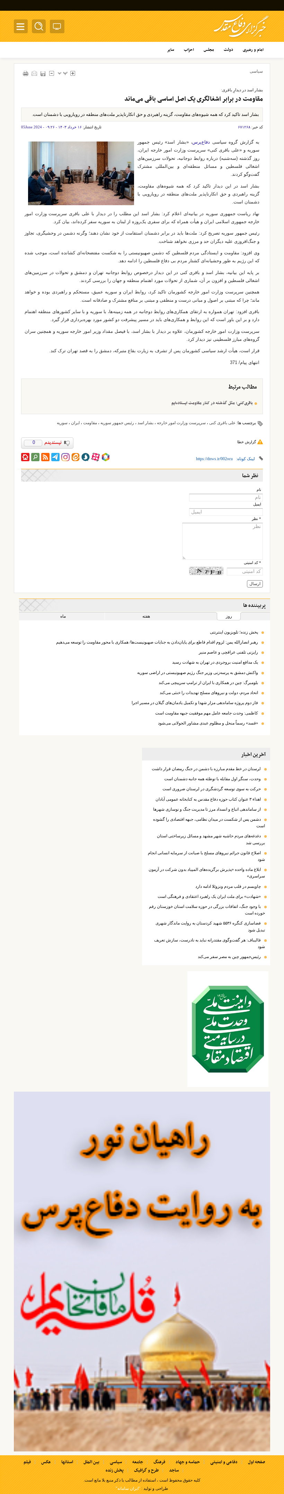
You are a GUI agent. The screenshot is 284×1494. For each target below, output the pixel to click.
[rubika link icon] (105, 457)
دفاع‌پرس (201, 142)
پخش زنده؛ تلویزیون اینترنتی (234, 632)
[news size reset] (62, 73)
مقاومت (90, 422)
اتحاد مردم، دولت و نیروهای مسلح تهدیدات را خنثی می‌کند (209, 692)
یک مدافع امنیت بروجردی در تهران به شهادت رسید (215, 662)
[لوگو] (241, 38)
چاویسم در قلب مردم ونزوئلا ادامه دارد (228, 886)
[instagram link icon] (65, 457)
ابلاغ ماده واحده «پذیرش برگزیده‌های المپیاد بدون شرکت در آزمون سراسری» (207, 872)
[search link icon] (35, 457)
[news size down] (51, 73)
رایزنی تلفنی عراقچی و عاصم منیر (228, 652)
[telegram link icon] (55, 457)
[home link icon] (25, 457)
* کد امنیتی (252, 563)
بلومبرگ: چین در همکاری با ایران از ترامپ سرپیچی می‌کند (208, 682)
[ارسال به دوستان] (34, 73)
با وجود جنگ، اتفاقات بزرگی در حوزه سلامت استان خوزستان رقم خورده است (207, 909)
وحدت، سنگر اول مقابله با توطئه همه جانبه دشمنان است (212, 778)
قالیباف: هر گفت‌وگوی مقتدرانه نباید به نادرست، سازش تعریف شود (209, 943)
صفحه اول (256, 1462)
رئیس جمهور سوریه (117, 422)
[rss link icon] (45, 457)
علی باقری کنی (222, 422)
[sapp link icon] (85, 457)
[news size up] (72, 73)
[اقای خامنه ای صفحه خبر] (227, 1029)
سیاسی (256, 71)
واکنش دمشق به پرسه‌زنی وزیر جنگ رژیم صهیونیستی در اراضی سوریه (197, 672)
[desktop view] (57, 28)
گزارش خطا (246, 442)
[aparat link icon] (95, 457)
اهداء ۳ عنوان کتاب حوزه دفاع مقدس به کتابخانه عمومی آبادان (208, 799)
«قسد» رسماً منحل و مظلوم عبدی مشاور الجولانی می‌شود (208, 723)
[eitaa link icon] (75, 457)
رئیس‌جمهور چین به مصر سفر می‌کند (229, 956)
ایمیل (257, 504)
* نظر (256, 519)
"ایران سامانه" (128, 1488)
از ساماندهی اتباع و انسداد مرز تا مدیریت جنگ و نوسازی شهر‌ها (207, 809)
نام (259, 490)
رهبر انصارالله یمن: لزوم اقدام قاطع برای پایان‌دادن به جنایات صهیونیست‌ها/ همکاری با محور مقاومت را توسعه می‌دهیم (157, 642)
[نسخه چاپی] (25, 73)
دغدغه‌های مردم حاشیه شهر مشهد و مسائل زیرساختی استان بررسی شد (211, 839)
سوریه (62, 422)
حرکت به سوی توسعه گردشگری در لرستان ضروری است (211, 788)
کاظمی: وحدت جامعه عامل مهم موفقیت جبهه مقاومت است (206, 713)
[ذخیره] (42, 73)
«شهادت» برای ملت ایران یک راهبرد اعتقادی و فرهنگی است (209, 896)
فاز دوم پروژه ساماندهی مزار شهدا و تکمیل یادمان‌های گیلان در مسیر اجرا (195, 702)
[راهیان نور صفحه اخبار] (142, 1271)
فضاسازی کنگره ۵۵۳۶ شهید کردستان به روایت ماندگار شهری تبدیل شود (210, 926)
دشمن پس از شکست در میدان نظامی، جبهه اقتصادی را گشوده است (209, 822)
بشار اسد (145, 422)
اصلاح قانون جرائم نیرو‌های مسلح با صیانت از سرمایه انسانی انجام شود (206, 856)
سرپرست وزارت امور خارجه (181, 422)
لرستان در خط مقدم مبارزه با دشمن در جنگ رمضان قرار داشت (206, 768)
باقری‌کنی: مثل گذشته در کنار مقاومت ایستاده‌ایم (212, 403)
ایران (75, 422)
